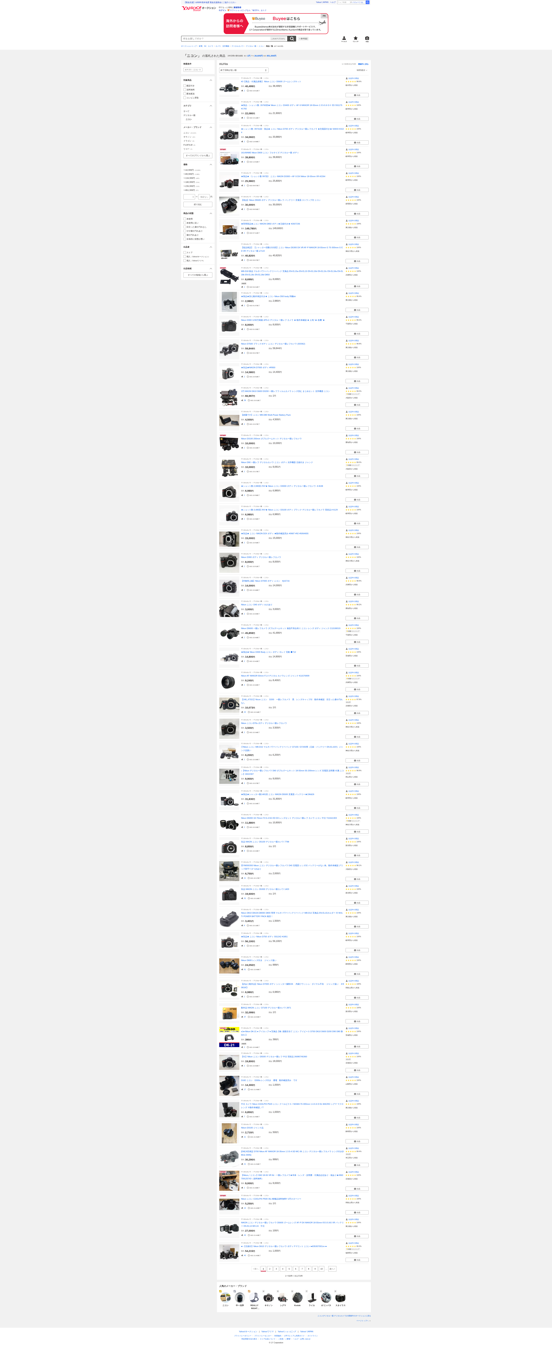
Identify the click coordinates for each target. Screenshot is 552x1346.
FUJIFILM (189, 145)
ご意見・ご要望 (284, 1339)
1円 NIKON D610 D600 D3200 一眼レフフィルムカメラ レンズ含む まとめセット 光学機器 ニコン (285, 391)
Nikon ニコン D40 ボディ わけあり (256, 604)
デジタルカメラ (238, 46)
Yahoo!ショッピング (287, 1331)
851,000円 (271, 56)
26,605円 (258, 56)
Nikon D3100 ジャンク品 (252, 1128)
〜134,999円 (191, 178)
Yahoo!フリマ (267, 1331)
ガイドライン (312, 1336)
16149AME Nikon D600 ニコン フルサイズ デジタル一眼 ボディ (270, 152)
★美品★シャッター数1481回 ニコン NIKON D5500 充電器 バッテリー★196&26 (277, 794)
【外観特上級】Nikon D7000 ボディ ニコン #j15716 (265, 581)
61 (245, 969)
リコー (188, 149)
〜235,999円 (191, 186)
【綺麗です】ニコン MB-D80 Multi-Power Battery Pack (266, 415)
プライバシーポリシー (242, 1336)
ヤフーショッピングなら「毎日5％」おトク (248, 10)
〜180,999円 (191, 182)
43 (245, 1235)
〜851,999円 (191, 190)
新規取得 (237, 7)
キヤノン (189, 137)
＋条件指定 (303, 39)
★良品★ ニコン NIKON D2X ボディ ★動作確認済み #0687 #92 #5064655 (274, 533)
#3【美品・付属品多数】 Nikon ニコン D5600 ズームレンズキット (271, 81)
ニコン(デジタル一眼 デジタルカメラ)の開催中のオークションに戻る (344, 1316)
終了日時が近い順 (229, 70)
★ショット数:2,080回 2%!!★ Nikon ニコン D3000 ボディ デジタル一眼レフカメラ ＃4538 (282, 486)
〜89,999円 (192, 174)
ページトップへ (362, 1321)
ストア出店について (267, 1339)
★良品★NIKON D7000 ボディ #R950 (258, 367)
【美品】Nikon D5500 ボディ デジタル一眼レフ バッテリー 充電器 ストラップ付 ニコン (281, 200)
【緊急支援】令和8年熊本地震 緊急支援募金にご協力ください (210, 2)
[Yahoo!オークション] (199, 7)
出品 (358, 95)
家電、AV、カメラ (206, 46)
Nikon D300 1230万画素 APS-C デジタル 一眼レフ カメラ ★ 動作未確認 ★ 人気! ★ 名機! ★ (283, 320)
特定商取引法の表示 (249, 1339)
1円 (248, 56)
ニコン (261, 46)
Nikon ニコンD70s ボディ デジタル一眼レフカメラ (264, 723)
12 (245, 1208)
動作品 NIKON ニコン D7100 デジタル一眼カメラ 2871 (266, 1008)
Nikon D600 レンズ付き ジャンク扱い (258, 960)
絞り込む (198, 204)
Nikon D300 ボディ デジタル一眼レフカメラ (261, 557)
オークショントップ (189, 46)
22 (245, 712)
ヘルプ (333, 2)
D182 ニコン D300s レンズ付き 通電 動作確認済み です (269, 1080)
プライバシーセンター (263, 1336)
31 (245, 898)
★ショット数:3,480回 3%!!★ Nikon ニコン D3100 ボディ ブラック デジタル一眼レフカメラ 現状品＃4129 (289, 510)
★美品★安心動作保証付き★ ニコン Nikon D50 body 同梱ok (268, 296)
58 (245, 400)
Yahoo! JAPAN (322, 2)
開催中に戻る (363, 64)
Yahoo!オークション (248, 1331)
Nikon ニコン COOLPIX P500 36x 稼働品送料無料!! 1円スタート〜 (271, 1199)
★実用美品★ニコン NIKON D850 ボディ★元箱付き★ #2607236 (270, 224)
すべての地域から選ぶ (198, 275)
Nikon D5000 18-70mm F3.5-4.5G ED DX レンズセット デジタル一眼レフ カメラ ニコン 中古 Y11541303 (289, 818)
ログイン (222, 10)
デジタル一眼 (251, 46)
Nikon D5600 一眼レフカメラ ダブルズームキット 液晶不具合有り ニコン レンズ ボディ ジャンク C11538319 (290, 628)
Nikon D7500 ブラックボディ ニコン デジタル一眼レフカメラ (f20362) (273, 344)
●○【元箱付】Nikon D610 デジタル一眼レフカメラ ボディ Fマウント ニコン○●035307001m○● (284, 1246)
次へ (331, 1269)
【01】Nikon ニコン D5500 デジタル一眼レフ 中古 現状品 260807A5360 (274, 1056)
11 (245, 878)
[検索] (367, 2)
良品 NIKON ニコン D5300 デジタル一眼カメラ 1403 (265, 889)
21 (245, 1164)
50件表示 (361, 70)
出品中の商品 (353, 78)
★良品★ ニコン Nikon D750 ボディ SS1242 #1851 (264, 936)
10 (321, 1269)
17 (245, 1089)
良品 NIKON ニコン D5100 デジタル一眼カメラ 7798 (265, 842)
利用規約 (277, 1336)
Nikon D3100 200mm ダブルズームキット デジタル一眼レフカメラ (271, 438)
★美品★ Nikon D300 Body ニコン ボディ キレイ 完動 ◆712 (268, 652)
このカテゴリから (278, 39)
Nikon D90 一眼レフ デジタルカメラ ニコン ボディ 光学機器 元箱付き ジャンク (277, 462)
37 (245, 1017)
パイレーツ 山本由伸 (358, 2)
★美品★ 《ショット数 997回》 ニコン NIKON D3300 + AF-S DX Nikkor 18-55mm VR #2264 (283, 176)
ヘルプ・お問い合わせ (301, 1339)
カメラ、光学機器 (222, 46)
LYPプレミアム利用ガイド (294, 1336)
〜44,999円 (192, 170)
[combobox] (225, 38)
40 (245, 1255)
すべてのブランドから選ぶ (198, 155)
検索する (292, 39)
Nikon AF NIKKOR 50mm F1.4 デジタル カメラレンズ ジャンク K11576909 (275, 676)
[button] (198, 80)
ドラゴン (189, 141)
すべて (186, 111)
